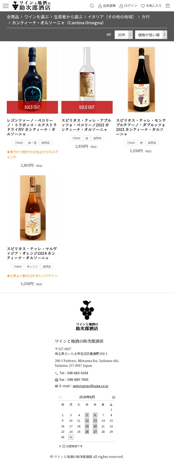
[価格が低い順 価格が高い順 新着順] (151, 34)
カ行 (146, 17)
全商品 (13, 17)
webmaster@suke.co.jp (90, 386)
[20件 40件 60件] (124, 34)
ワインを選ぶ (36, 17)
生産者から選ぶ (68, 17)
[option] (87, 418)
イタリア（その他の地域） (112, 17)
